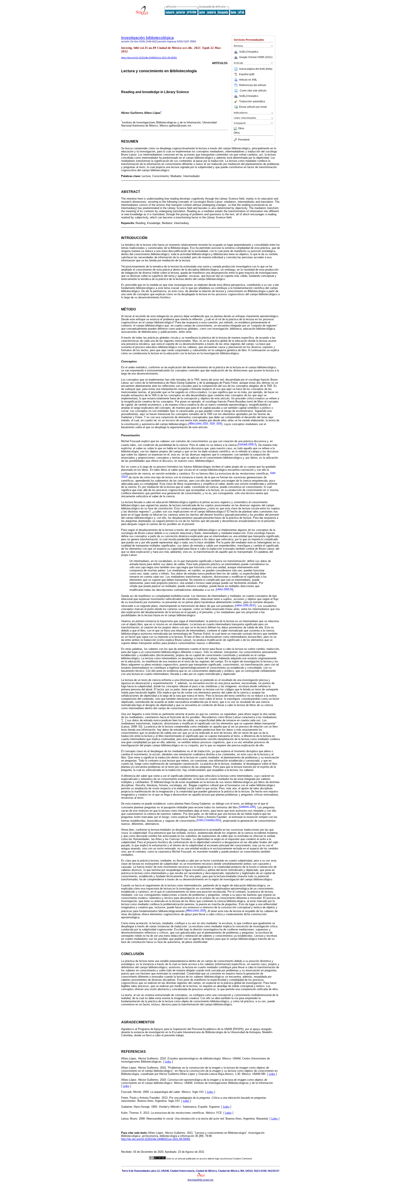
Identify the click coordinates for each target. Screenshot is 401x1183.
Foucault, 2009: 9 (247, 444)
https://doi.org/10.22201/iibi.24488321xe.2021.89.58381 (149, 57)
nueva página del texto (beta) (255, 68)
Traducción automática (252, 101)
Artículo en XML (248, 79)
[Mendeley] (236, 128)
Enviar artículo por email (253, 106)
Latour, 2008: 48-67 (245, 605)
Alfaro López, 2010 (198, 423)
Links (168, 1061)
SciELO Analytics (248, 51)
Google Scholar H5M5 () (256, 57)
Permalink (244, 139)
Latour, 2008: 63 (224, 589)
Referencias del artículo (252, 85)
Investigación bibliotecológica (147, 37)
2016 (218, 423)
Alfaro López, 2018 (195, 910)
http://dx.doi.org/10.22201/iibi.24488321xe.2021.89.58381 (155, 1139)
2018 (212, 423)
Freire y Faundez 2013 (208, 820)
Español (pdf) (246, 74)
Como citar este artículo (253, 90)
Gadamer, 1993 (247, 806)
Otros (241, 128)
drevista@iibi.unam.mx (200, 1179)
